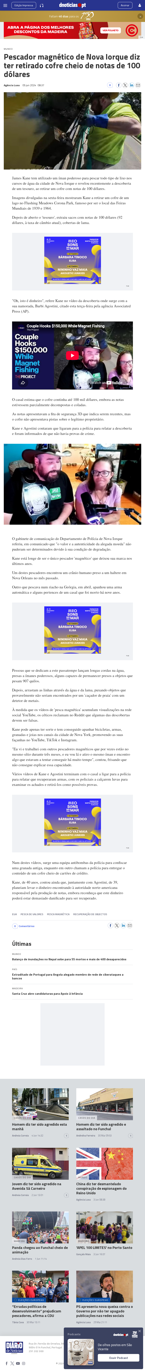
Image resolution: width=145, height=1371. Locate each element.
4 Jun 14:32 (37, 1135)
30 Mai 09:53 (105, 1135)
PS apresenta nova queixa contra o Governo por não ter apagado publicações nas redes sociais (104, 1311)
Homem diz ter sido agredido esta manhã (39, 1126)
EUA (14, 914)
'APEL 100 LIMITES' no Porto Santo (104, 1247)
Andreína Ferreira (85, 1135)
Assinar (125, 5)
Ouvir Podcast (118, 1358)
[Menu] (5, 5)
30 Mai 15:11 (33, 1322)
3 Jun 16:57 (99, 1254)
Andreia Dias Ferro (22, 1259)
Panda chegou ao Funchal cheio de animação (40, 1250)
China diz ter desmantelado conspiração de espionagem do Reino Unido (101, 1188)
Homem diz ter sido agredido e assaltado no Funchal (101, 1126)
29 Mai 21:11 (100, 1322)
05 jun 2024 (33, 85)
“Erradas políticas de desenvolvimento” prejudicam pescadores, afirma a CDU (36, 1311)
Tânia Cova (18, 1322)
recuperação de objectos (90, 914)
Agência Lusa (83, 1199)
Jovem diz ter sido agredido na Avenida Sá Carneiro (36, 1186)
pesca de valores (32, 914)
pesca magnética (58, 914)
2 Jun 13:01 (37, 1195)
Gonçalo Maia (83, 1254)
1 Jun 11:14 (41, 1259)
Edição (24, 5)
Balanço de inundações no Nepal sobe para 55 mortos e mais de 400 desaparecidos (69, 959)
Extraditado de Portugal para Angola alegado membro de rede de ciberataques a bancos (67, 976)
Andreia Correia (20, 1135)
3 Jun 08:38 (99, 1199)
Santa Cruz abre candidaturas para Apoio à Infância (47, 993)
